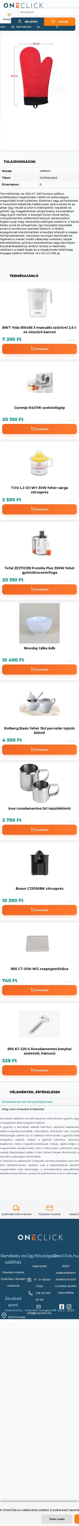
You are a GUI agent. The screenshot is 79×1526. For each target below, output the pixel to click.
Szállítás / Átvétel (13, 1281)
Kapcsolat (39, 1268)
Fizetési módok (13, 1275)
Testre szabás (57, 1519)
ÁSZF (66, 1268)
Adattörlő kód (66, 1282)
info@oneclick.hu (39, 1315)
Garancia (13, 1288)
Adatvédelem (66, 1275)
